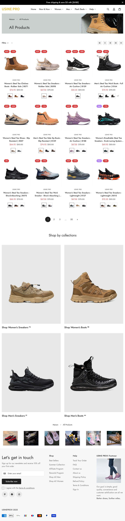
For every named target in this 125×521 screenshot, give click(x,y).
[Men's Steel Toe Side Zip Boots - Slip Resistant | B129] (47, 117)
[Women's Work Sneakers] (31, 284)
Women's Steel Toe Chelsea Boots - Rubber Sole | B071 (16, 85)
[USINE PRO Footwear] (11, 9)
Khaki (13, 150)
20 (71, 219)
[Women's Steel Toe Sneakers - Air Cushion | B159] (77, 62)
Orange (16, 205)
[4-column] (116, 43)
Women (58, 9)
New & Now (44, 9)
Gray (77, 150)
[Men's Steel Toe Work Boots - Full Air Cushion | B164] (108, 62)
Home (33, 9)
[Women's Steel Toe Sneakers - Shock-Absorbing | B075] (16, 171)
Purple (71, 150)
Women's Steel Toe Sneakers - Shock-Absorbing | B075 (16, 194)
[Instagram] (19, 494)
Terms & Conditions (81, 485)
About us (76, 473)
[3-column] (110, 43)
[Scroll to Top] (120, 508)
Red (102, 205)
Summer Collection (57, 464)
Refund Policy (78, 481)
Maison (12, 19)
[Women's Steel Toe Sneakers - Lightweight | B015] (108, 171)
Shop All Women (56, 481)
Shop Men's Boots (75, 416)
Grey (19, 150)
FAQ (75, 464)
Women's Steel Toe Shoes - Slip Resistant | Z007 (16, 139)
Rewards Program (56, 473)
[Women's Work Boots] (93, 284)
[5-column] (121, 43)
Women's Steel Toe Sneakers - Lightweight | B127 (78, 194)
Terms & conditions (26, 488)
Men (68, 9)
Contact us (77, 468)
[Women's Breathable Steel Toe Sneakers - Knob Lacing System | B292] (108, 117)
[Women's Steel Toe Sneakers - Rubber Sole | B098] (47, 62)
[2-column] (105, 43)
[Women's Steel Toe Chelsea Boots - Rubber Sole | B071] (16, 62)
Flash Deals (80, 9)
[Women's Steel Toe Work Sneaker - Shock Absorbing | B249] (47, 171)
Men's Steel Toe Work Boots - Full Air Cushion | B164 (108, 85)
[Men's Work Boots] (93, 372)
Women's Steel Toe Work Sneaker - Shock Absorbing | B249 (47, 194)
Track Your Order (80, 460)
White (100, 95)
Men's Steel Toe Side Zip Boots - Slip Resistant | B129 (47, 139)
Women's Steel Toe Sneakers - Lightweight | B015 (109, 194)
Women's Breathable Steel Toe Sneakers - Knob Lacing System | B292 (109, 139)
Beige (44, 95)
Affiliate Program (56, 468)
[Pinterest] (5, 494)
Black (22, 95)
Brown (41, 150)
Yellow (114, 205)
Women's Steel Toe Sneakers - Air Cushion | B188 (78, 139)
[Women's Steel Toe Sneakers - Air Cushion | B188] (77, 117)
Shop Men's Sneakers (14, 416)
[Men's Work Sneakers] (31, 372)
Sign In (76, 489)
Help (91, 9)
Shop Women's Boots (76, 327)
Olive (113, 95)
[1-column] (100, 43)
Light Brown (16, 95)
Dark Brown (10, 95)
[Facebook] (12, 494)
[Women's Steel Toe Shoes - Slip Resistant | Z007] (16, 117)
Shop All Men (55, 477)
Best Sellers (53, 460)
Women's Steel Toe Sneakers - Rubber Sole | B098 (47, 85)
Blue (105, 150)
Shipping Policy (79, 477)
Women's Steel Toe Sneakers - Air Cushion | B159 (78, 85)
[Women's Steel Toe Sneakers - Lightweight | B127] (77, 171)
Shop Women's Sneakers (16, 327)
